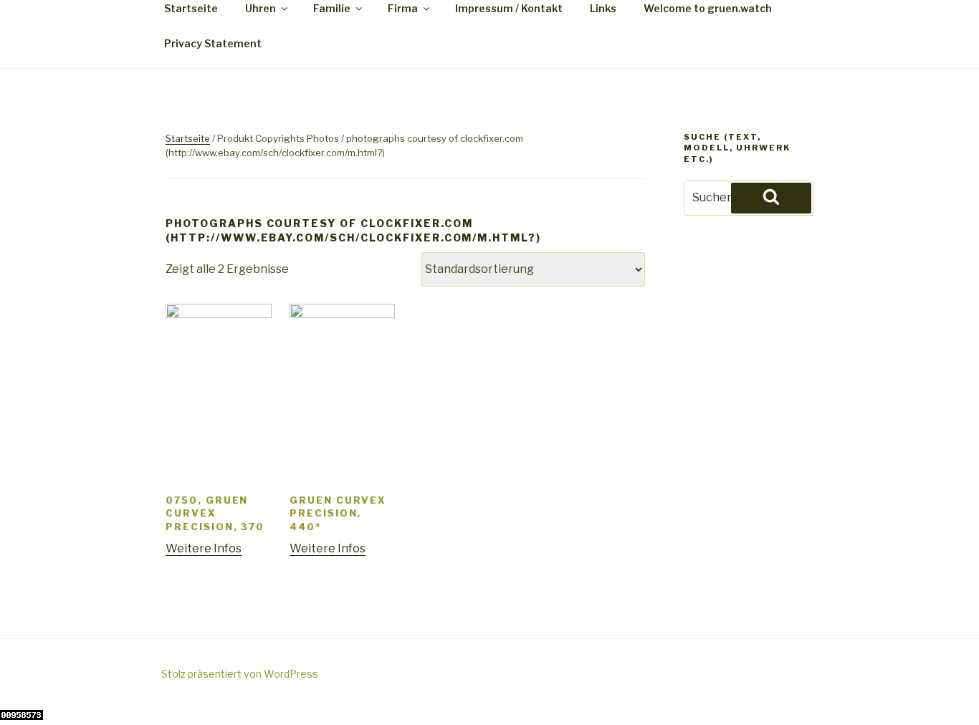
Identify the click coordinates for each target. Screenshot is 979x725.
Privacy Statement (213, 43)
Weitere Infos (204, 548)
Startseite (188, 138)
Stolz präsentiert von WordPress (239, 674)
